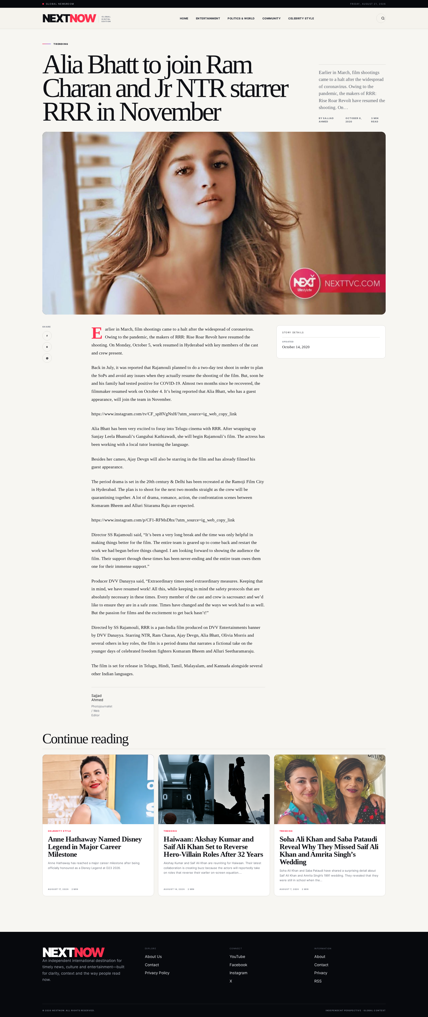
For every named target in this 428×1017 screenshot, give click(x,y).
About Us (153, 956)
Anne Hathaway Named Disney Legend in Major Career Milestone (95, 846)
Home (184, 18)
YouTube (237, 956)
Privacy (320, 973)
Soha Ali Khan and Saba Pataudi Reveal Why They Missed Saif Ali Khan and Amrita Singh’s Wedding (329, 850)
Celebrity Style (301, 18)
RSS (318, 981)
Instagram (238, 973)
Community (271, 18)
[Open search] (381, 18)
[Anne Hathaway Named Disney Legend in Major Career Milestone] (98, 789)
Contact (152, 965)
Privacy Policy (157, 973)
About (319, 956)
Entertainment (208, 18)
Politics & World (241, 18)
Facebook (238, 965)
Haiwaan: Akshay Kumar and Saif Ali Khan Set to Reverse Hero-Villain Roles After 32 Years (213, 846)
